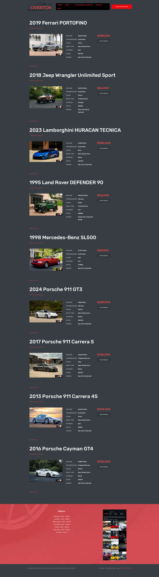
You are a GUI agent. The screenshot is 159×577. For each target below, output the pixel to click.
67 (59, 54)
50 (59, 480)
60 (58, 321)
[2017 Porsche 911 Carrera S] (45, 365)
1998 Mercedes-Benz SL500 (62, 237)
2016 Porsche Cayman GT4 (61, 449)
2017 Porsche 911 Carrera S (61, 342)
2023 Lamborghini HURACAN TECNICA (75, 130)
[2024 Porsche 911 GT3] (45, 311)
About (67, 5)
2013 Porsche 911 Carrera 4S (63, 396)
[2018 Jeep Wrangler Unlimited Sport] (45, 97)
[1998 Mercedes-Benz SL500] (45, 259)
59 (59, 160)
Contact (99, 5)
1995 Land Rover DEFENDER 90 (66, 182)
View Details (103, 41)
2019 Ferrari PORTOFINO (58, 23)
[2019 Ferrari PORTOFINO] (45, 45)
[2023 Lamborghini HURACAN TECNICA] (45, 151)
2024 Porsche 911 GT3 (55, 289)
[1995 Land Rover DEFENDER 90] (45, 204)
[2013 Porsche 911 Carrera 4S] (45, 417)
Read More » (33, 66)
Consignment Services (84, 5)
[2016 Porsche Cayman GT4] (45, 471)
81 (59, 269)
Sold (59, 8)
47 (59, 214)
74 (59, 107)
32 (59, 376)
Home (60, 5)
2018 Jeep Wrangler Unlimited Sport (72, 75)
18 (59, 426)
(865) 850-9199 (127, 568)
